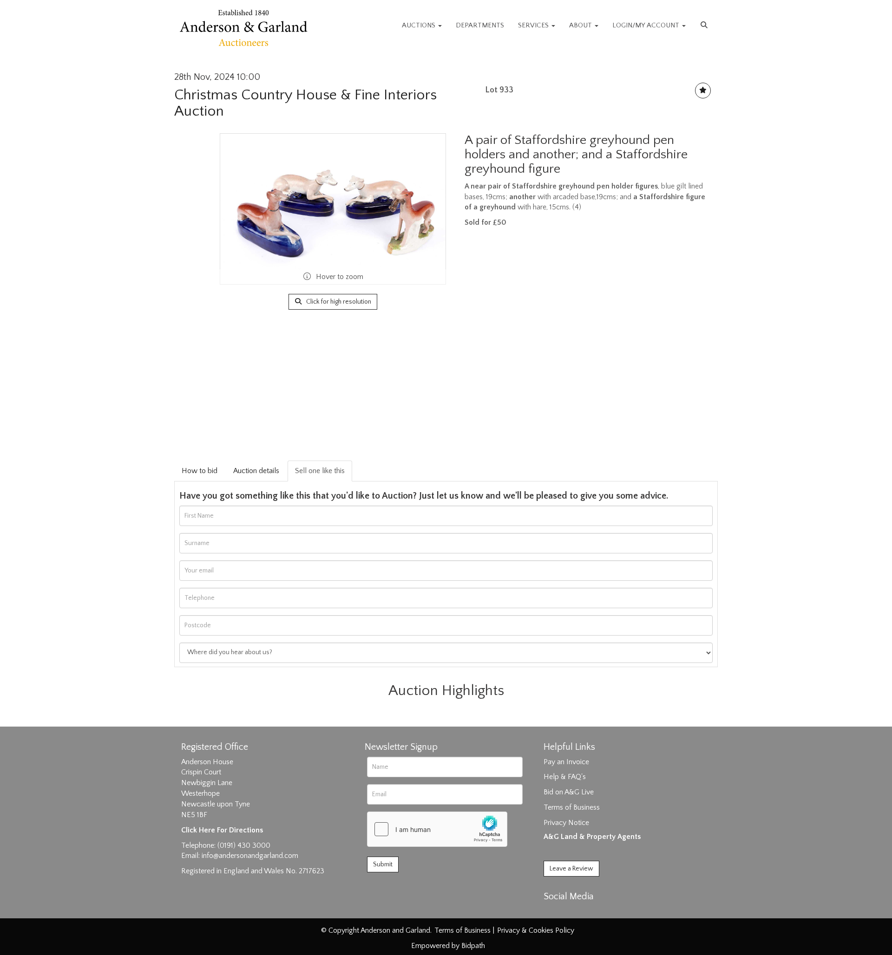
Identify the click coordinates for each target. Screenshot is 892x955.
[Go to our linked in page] (572, 913)
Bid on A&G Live (569, 792)
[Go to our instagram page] (591, 913)
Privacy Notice (566, 823)
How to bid (199, 471)
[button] (705, 25)
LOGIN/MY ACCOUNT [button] (646, 25)
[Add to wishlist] (703, 90)
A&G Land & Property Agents (592, 836)
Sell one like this (320, 471)
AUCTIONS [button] (419, 25)
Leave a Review (571, 868)
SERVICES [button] (534, 25)
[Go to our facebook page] (552, 913)
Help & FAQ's (565, 777)
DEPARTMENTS (480, 25)
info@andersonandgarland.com (250, 855)
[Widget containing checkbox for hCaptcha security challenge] (437, 829)
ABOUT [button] (581, 25)
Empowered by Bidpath (448, 946)
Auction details (256, 471)
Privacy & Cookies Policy (535, 930)
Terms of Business (572, 807)
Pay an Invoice (566, 762)
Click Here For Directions (222, 830)
